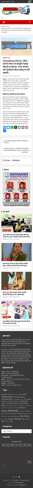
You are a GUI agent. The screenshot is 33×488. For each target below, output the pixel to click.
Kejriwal (3, 413)
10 (3, 455)
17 (3, 458)
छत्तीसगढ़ (27, 419)
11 (8, 455)
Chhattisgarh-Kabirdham (13, 401)
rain (2, 416)
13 (16, 455)
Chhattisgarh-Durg (18, 399)
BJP (25, 394)
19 (12, 458)
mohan (7, 413)
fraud (22, 411)
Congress (21, 408)
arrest (15, 394)
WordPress (22, 485)
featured (13, 410)
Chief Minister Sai (11, 407)
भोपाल (2, 421)
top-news (24, 416)
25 (8, 462)
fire (19, 411)
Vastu (5, 419)
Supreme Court (15, 416)
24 (3, 462)
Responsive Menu (30, 1)
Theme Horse (19, 482)
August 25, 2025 (7, 76)
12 (12, 455)
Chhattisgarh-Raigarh (12, 403)
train (2, 419)
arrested (20, 394)
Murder (20, 413)
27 (16, 462)
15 (25, 455)
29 (25, 462)
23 (29, 458)
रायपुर (11, 421)
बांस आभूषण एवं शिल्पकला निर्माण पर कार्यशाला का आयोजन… (16, 142)
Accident (4, 394)
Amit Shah (10, 394)
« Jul (2, 468)
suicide (9, 416)
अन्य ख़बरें (6, 212)
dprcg (4, 411)
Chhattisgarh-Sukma (11, 405)
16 (29, 455)
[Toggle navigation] (3, 22)
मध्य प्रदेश (7, 421)
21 (21, 458)
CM (16, 407)
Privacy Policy (25, 480)
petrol (29, 413)
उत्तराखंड (5, 57)
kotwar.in (16, 480)
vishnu (11, 419)
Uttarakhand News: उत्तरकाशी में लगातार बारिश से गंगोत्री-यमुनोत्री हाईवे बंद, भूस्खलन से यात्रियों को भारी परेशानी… (15, 150)
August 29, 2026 (7, 239)
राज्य (9, 57)
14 (21, 455)
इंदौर (24, 419)
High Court (27, 411)
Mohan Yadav (13, 413)
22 (25, 458)
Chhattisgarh (7, 397)
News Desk (16, 76)
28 (21, 462)
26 (12, 462)
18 (8, 458)
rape (5, 416)
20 (16, 458)
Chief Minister (20, 405)
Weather (18, 419)
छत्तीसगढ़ (5, 230)
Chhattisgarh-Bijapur (19, 397)
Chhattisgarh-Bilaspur (7, 399)
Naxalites (25, 413)
